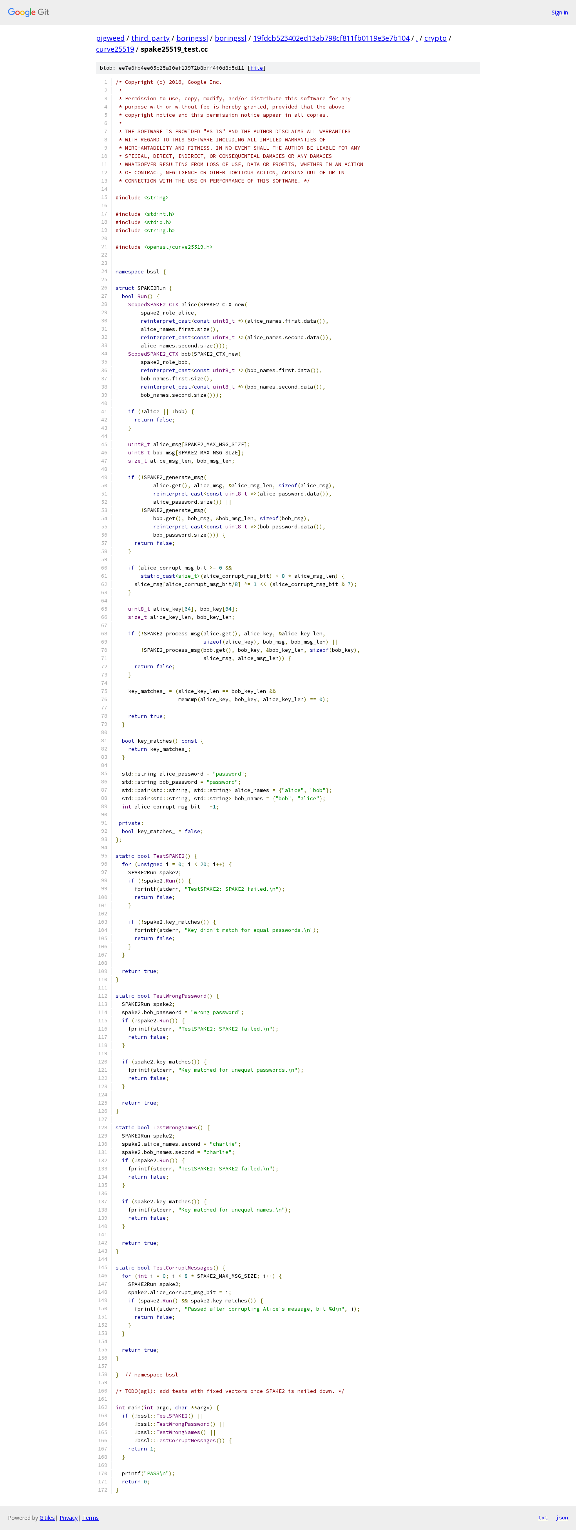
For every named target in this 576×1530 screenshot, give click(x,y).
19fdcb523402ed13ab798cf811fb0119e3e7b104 (331, 38)
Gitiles (47, 1517)
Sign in (560, 12)
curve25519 (115, 49)
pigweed (110, 38)
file (256, 68)
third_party (150, 38)
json (562, 1517)
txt (543, 1517)
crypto (435, 38)
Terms (90, 1517)
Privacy (69, 1517)
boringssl (192, 38)
